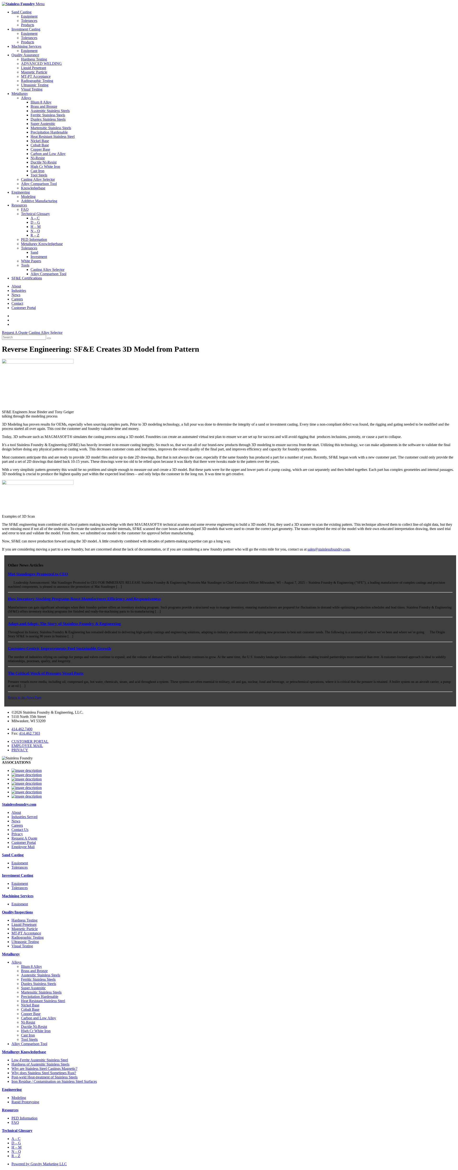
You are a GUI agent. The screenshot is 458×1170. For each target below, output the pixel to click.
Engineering (20, 192)
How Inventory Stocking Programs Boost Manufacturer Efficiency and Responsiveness (84, 599)
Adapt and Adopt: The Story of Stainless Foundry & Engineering (64, 623)
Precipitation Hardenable (49, 132)
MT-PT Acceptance (36, 76)
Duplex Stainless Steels (48, 119)
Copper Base (40, 149)
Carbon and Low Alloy (48, 154)
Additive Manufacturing (39, 201)
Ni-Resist (38, 158)
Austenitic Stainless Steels (50, 111)
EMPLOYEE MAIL (27, 746)
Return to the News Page (24, 697)
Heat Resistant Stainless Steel (53, 136)
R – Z (35, 235)
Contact (17, 303)
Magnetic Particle (34, 72)
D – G (35, 222)
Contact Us (19, 830)
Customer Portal (23, 308)
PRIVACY (19, 750)
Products (27, 25)
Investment (39, 257)
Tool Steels (39, 175)
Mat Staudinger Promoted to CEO (38, 574)
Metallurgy (19, 94)
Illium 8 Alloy (41, 102)
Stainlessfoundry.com (19, 804)
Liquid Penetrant (33, 68)
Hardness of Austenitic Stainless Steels (40, 1064)
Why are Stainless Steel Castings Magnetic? (44, 1069)
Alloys (26, 98)
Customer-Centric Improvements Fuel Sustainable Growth (59, 648)
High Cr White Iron (45, 167)
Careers (17, 299)
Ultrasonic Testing (34, 85)
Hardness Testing (34, 59)
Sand (34, 252)
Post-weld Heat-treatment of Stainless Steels (44, 1077)
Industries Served (24, 817)
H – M (36, 227)
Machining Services (26, 46)
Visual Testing (31, 89)
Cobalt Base (40, 145)
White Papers (31, 261)
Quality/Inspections (17, 912)
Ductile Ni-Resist (44, 162)
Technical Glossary (35, 214)
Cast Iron (37, 171)
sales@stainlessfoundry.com (328, 549)
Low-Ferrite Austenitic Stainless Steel (39, 1060)
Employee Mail (23, 847)
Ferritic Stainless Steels (48, 115)
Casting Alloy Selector (38, 179)
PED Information (34, 239)
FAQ (25, 209)
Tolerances (29, 21)
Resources (19, 205)
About (16, 286)
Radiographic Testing (37, 81)
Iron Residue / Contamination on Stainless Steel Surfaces (54, 1081)
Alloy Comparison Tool (39, 184)
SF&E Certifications (26, 278)
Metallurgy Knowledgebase (42, 244)
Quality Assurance (25, 55)
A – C (35, 218)
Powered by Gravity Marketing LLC (39, 1164)
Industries (18, 291)
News (15, 295)
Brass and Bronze (44, 106)
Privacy (17, 834)
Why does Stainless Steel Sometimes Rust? (43, 1073)
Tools (25, 265)
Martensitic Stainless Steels (51, 128)
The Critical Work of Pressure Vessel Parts (45, 673)
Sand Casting (21, 12)
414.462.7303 (29, 733)
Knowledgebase (33, 188)
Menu (40, 4)
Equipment (29, 16)
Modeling (28, 197)
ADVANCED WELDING (41, 64)
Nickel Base (40, 141)
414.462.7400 (21, 729)
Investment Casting (25, 29)
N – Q (35, 231)
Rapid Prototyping (25, 1102)
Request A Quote (24, 838)
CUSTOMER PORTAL (29, 741)
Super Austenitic (43, 124)
